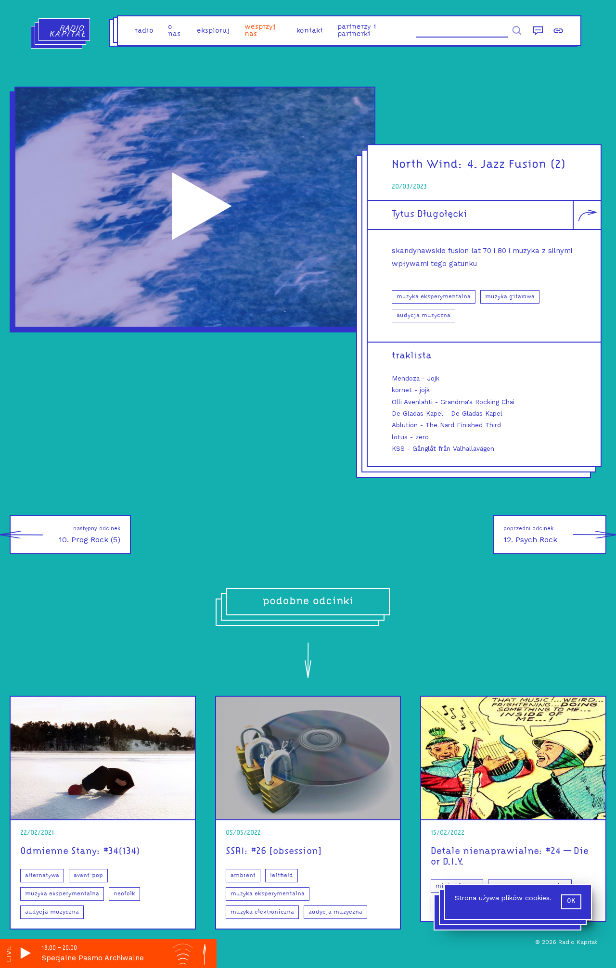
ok (571, 901)
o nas (174, 31)
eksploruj (213, 31)
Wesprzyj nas (260, 31)
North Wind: (427, 165)
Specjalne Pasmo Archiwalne (93, 958)
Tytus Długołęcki (429, 214)
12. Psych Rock (530, 534)
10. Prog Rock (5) (89, 534)
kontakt (309, 31)
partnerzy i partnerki (356, 31)
